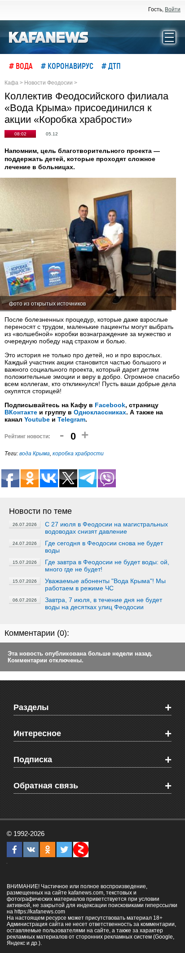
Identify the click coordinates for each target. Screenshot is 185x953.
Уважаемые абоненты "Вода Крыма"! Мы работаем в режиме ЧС (105, 584)
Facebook (110, 405)
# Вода (21, 66)
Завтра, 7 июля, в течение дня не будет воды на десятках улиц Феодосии (103, 603)
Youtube (37, 419)
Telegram (71, 419)
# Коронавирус (67, 66)
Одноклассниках (100, 412)
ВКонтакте (20, 412)
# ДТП (111, 66)
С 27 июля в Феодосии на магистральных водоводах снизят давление (106, 528)
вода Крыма (34, 453)
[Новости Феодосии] (49, 36)
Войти (173, 9)
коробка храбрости (78, 453)
